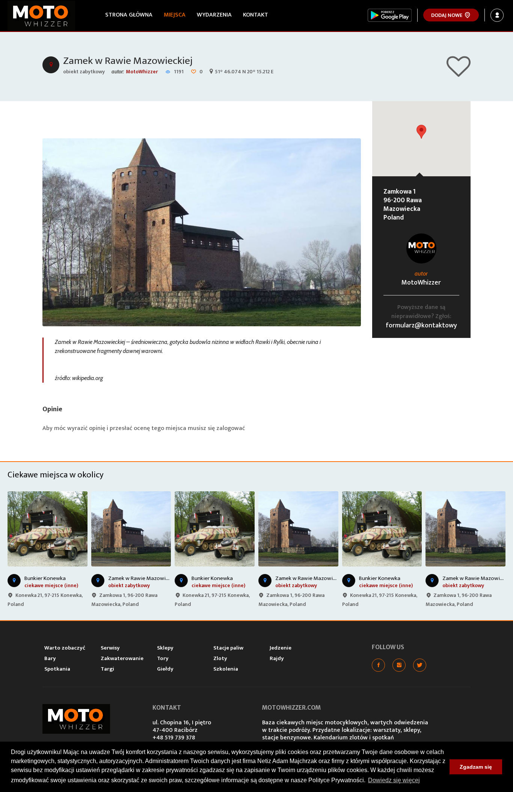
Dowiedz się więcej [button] (394, 780)
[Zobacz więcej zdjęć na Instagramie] (399, 665)
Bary (50, 658)
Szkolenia (225, 669)
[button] (421, 132)
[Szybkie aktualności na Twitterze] (419, 665)
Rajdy (277, 658)
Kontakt (255, 15)
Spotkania (57, 669)
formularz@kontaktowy (421, 325)
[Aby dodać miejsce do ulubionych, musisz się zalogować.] (459, 73)
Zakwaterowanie (122, 658)
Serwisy (110, 648)
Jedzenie (280, 648)
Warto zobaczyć (64, 648)
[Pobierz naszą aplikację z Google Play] (390, 15)
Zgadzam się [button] (476, 767)
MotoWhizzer (142, 71)
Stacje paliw (228, 648)
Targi (107, 669)
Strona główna (128, 15)
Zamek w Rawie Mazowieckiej (128, 61)
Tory (163, 658)
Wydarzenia (214, 15)
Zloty (220, 658)
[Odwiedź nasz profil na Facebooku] (378, 665)
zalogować (230, 428)
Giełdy (165, 669)
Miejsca (175, 15)
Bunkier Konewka (45, 578)
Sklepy (165, 648)
